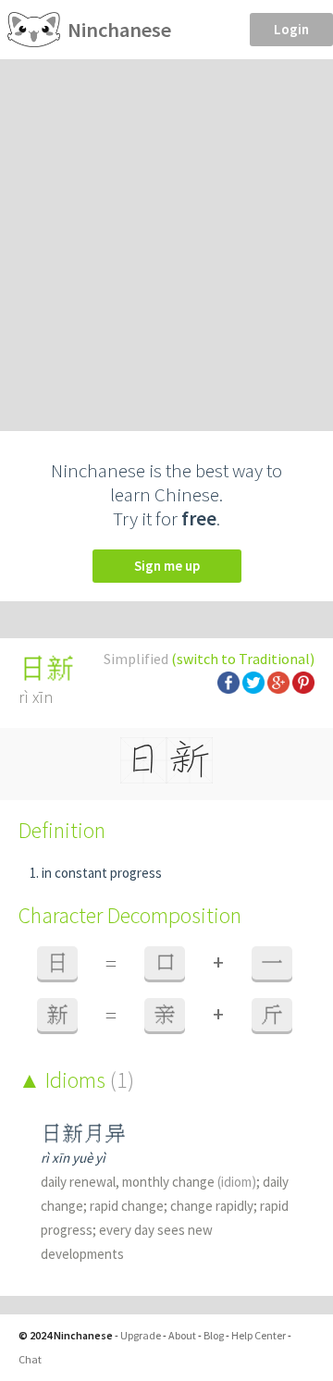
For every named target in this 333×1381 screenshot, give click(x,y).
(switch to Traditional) (242, 658)
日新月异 (83, 1133)
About (182, 1335)
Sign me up (167, 565)
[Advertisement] (166, 234)
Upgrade (140, 1335)
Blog (214, 1335)
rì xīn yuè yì (73, 1157)
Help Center (258, 1335)
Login (291, 29)
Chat (30, 1359)
